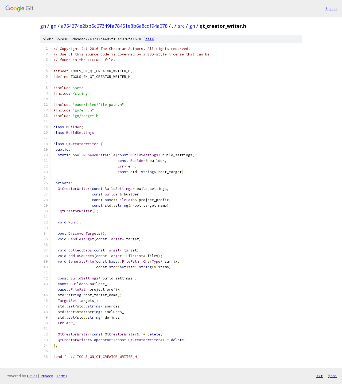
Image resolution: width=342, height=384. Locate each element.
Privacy (47, 375)
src (181, 26)
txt (319, 375)
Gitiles (32, 375)
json (332, 375)
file (149, 39)
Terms (61, 375)
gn (43, 26)
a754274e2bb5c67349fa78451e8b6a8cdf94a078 (114, 26)
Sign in (331, 8)
